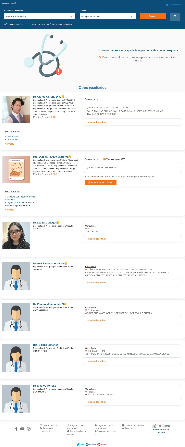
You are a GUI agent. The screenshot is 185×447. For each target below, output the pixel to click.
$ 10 (53, 117)
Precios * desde (41, 117)
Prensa (128, 428)
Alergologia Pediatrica (62, 24)
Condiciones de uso (134, 425)
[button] (175, 17)
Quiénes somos (49, 425)
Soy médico (173, 4)
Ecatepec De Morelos (39, 24)
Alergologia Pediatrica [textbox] (39, 16)
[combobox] (39, 16)
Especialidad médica (13, 11)
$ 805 (54, 174)
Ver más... (9, 144)
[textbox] (131, 110)
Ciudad (83, 11)
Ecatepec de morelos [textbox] (106, 16)
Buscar (153, 16)
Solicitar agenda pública (101, 182)
